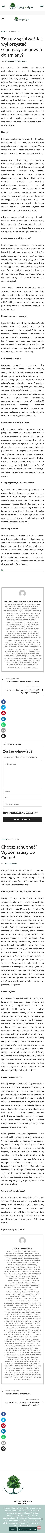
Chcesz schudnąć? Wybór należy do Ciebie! (19, 852)
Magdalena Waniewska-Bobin (16, 61)
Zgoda (12, 1529)
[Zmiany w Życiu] (22, 19)
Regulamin (22, 1504)
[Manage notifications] (39, 1528)
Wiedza (4, 31)
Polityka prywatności (22, 1501)
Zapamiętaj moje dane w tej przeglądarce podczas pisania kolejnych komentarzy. (21, 812)
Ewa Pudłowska (11, 864)
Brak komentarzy (15, 744)
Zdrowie (4, 839)
